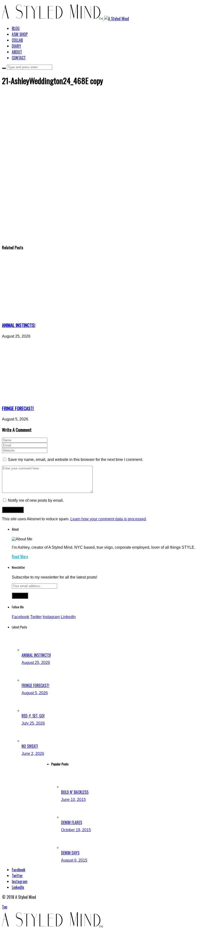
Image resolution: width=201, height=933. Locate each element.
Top (4, 907)
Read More (20, 556)
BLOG (16, 28)
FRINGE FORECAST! (18, 408)
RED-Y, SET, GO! (33, 716)
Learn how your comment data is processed (108, 519)
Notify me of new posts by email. (36, 500)
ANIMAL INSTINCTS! (18, 325)
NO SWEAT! (30, 746)
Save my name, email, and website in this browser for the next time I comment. (75, 459)
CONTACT (19, 58)
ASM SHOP (20, 34)
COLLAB (17, 40)
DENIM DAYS (70, 853)
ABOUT (17, 52)
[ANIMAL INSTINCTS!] (47, 315)
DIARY (16, 46)
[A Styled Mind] (65, 19)
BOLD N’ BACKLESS (74, 792)
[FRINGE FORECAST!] (47, 398)
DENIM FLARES (71, 822)
